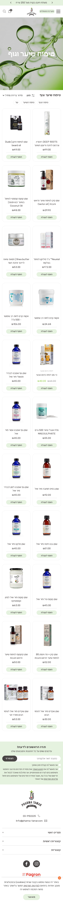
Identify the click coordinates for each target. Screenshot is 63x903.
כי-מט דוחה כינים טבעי (46, 375)
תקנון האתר (38, 769)
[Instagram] (36, 863)
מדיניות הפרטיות (51, 779)
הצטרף (10, 758)
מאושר (31, 897)
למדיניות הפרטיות (32, 885)
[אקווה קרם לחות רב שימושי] (47, 297)
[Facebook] (26, 863)
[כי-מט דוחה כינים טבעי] (47, 354)
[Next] (10, 3)
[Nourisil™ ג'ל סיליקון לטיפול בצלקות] (47, 240)
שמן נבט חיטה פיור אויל (46, 544)
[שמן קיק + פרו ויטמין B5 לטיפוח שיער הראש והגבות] (47, 635)
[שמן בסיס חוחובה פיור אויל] (47, 468)
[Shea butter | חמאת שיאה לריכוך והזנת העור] (16, 240)
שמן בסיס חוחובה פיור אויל (47, 488)
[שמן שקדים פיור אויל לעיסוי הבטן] (47, 692)
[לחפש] (4, 11)
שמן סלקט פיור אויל (16, 544)
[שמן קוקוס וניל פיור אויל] (47, 578)
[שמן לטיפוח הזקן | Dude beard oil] (16, 122)
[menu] (58, 11)
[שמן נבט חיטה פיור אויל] (47, 525)
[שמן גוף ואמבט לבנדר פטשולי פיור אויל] (16, 354)
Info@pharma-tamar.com (29, 820)
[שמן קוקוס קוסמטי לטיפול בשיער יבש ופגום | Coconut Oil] (16, 179)
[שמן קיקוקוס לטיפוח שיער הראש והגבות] (16, 635)
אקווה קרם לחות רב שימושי (46, 318)
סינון (29, 95)
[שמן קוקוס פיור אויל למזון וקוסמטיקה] (16, 578)
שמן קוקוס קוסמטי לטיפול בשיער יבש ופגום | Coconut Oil (16, 202)
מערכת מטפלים (47, 11)
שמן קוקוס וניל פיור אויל (46, 599)
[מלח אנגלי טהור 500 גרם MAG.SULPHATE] (47, 411)
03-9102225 (30, 816)
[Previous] (52, 3)
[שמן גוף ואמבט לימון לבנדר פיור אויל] (16, 468)
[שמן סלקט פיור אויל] (16, 525)
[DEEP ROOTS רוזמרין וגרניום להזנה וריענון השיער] (47, 122)
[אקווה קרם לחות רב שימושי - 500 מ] (16, 297)
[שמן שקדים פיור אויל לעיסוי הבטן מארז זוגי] (16, 692)
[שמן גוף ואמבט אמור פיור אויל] (16, 411)
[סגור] (59, 878)
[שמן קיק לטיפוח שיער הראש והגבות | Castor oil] (47, 179)
